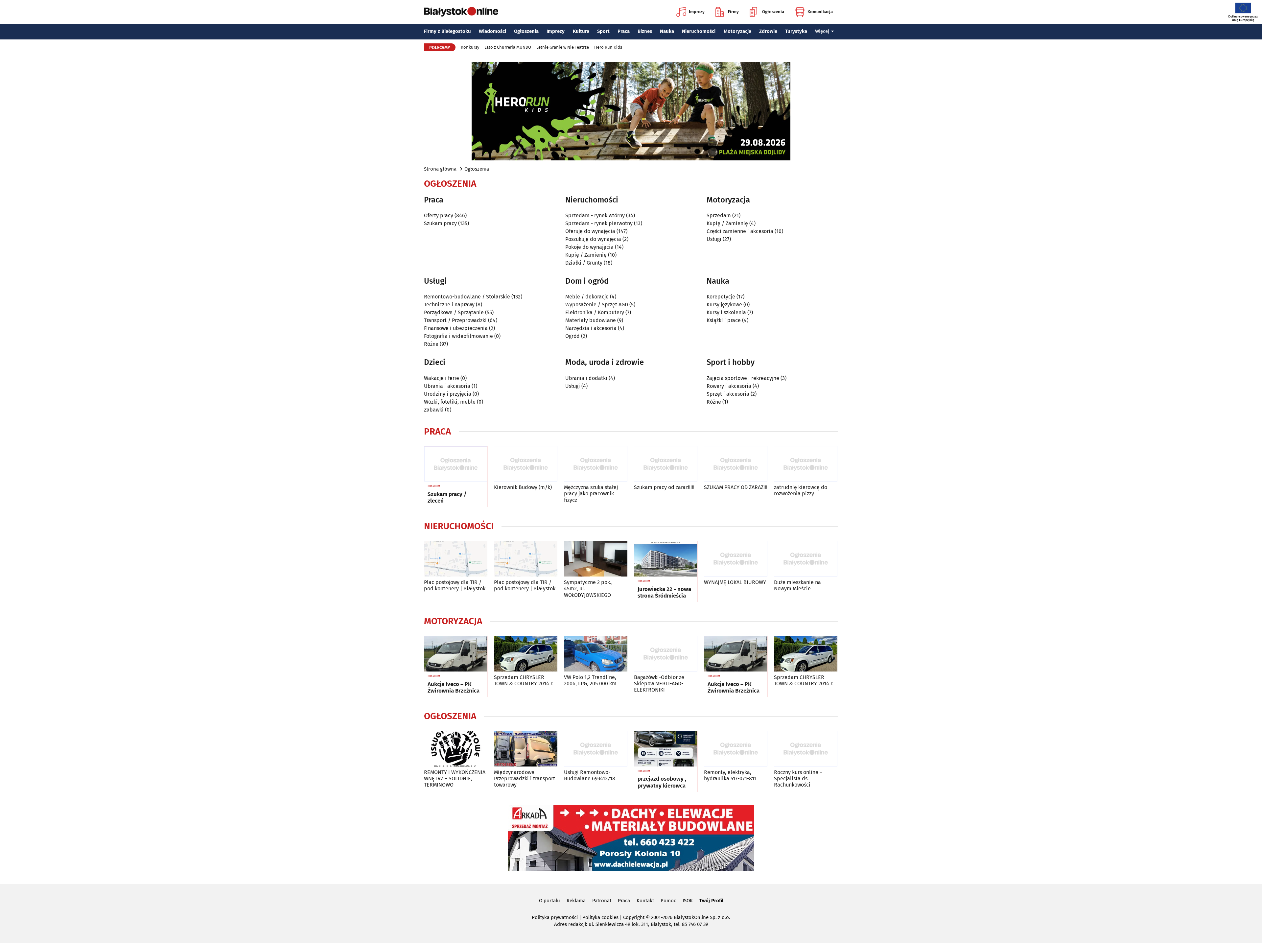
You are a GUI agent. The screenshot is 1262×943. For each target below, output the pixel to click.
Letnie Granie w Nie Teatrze (562, 47)
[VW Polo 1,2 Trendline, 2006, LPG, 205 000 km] (595, 654)
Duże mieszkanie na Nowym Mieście (797, 585)
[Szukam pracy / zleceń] (455, 464)
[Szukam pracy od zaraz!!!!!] (665, 464)
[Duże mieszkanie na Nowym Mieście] (805, 559)
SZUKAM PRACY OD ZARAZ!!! (735, 487)
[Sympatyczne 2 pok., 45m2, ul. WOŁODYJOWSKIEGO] (595, 559)
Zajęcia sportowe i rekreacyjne (743, 378)
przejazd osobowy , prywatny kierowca (662, 782)
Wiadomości (492, 31)
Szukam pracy (440, 223)
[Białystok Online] (461, 12)
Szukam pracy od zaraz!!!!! (664, 487)
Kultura (581, 31)
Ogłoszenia (773, 11)
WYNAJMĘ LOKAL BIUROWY (735, 582)
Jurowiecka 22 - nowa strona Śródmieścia (664, 592)
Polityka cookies (600, 917)
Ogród (572, 336)
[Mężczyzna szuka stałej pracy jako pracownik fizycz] (595, 464)
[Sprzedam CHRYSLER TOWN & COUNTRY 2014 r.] (525, 654)
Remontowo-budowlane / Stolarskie (467, 297)
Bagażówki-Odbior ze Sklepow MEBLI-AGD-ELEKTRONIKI (659, 683)
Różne (431, 344)
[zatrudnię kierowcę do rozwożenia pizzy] (805, 464)
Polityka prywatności (555, 917)
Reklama (576, 901)
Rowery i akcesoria (729, 386)
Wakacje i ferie (441, 378)
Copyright (633, 917)
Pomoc (668, 901)
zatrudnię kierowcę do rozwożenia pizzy (800, 490)
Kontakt (645, 901)
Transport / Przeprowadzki (455, 320)
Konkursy (470, 47)
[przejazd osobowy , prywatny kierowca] (665, 748)
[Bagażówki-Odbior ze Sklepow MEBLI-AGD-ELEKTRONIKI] (665, 654)
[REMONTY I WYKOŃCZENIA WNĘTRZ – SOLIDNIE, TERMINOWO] (455, 748)
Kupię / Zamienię (586, 255)
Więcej (822, 31)
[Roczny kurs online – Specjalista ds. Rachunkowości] (805, 748)
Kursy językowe (724, 304)
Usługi (714, 239)
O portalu (549, 901)
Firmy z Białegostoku (447, 31)
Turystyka (796, 31)
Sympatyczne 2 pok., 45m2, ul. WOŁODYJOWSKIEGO (588, 588)
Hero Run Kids (608, 47)
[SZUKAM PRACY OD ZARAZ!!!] (735, 464)
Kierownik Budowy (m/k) (523, 487)
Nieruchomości (698, 31)
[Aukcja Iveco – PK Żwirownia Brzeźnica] (455, 654)
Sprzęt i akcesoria (728, 394)
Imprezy (697, 11)
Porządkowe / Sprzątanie (454, 312)
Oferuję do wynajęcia (590, 231)
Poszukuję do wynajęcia (593, 239)
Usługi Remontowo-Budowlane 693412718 (589, 775)
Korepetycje (721, 297)
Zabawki (434, 410)
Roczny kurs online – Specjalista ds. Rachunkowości (798, 778)
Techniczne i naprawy (449, 304)
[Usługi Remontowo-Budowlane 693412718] (595, 748)
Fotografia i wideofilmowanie (458, 336)
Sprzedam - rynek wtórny (595, 215)
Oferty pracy (438, 215)
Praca (624, 31)
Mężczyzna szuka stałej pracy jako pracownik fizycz (591, 493)
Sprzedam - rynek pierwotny (599, 223)
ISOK (688, 901)
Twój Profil (711, 901)
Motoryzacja (737, 31)
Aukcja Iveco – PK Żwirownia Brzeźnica (453, 687)
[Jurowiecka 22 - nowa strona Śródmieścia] (665, 559)
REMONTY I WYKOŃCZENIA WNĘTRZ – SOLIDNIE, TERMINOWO (454, 778)
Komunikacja (820, 11)
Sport (603, 31)
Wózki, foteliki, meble (450, 402)
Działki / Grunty (583, 263)
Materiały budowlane (590, 320)
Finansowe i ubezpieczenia (456, 328)
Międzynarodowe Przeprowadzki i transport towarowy (524, 778)
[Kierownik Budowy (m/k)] (525, 464)
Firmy (733, 11)
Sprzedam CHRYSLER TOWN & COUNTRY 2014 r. (523, 680)
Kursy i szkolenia (726, 312)
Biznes (645, 31)
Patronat (601, 901)
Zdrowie (768, 31)
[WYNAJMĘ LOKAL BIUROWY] (735, 559)
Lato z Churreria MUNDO (507, 47)
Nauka (667, 31)
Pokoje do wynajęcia (589, 247)
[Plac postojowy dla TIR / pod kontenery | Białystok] (455, 559)
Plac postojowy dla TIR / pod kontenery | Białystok (454, 585)
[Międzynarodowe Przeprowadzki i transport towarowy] (525, 748)
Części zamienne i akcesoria (740, 231)
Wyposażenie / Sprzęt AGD (596, 304)
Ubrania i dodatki (586, 378)
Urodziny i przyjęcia (447, 394)
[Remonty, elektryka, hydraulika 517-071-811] (735, 748)
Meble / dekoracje (587, 297)
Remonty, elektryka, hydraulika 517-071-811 (730, 775)
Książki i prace (724, 320)
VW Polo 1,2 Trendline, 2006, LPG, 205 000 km (590, 680)
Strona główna (440, 169)
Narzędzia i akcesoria (591, 328)
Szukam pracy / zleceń (447, 497)
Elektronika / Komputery (594, 312)
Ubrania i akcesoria (447, 386)
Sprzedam (719, 215)
